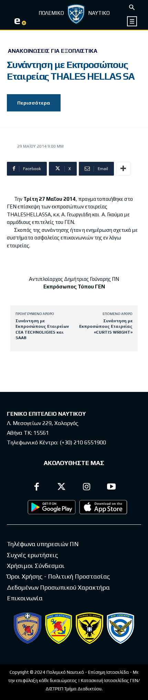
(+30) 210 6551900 (83, 442)
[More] (123, 169)
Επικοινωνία (25, 598)
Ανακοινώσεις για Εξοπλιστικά (52, 51)
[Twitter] (62, 488)
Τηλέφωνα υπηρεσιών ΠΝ (43, 544)
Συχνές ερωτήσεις (32, 555)
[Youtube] (112, 488)
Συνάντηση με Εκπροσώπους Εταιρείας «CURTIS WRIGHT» (106, 326)
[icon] (132, 21)
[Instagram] (86, 488)
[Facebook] (36, 488)
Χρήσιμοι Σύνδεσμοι (36, 565)
